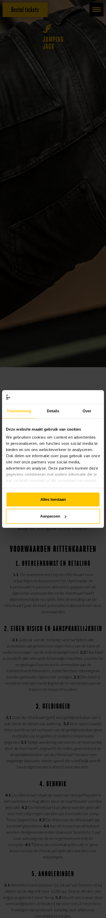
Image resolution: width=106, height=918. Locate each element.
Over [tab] (87, 411)
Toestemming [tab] (19, 411)
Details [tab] (53, 411)
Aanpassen (50, 516)
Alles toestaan (53, 499)
